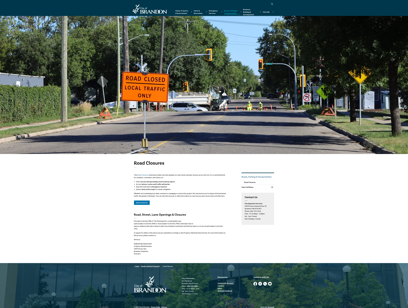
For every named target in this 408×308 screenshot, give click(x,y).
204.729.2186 (192, 286)
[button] (256, 187)
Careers (221, 286)
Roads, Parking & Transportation (230, 12)
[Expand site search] (272, 4)
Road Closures (143, 175)
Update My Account (225, 283)
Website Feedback (225, 291)
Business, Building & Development (248, 12)
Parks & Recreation (198, 12)
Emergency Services (213, 12)
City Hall (266, 12)
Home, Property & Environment (181, 12)
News (220, 288)
